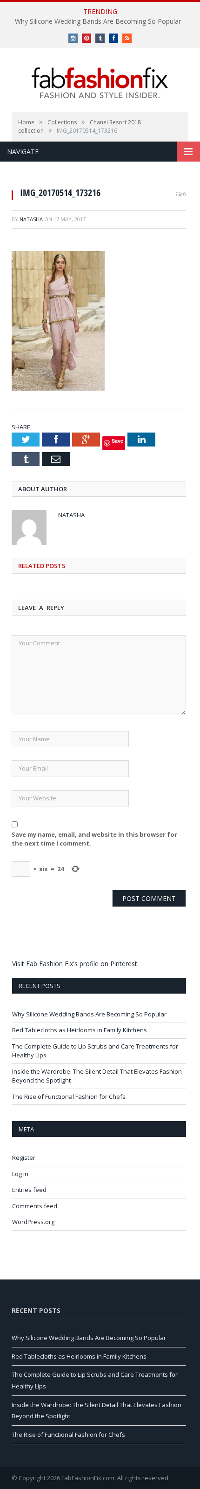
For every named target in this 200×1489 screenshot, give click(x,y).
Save (117, 440)
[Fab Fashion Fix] (100, 83)
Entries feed (29, 1189)
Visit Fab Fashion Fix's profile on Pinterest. (75, 963)
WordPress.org (33, 1222)
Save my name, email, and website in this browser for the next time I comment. (94, 839)
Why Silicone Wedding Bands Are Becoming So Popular (98, 21)
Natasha (31, 219)
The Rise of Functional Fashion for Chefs (69, 1096)
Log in (20, 1174)
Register (23, 1157)
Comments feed (34, 1206)
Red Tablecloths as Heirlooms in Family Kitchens (79, 1030)
